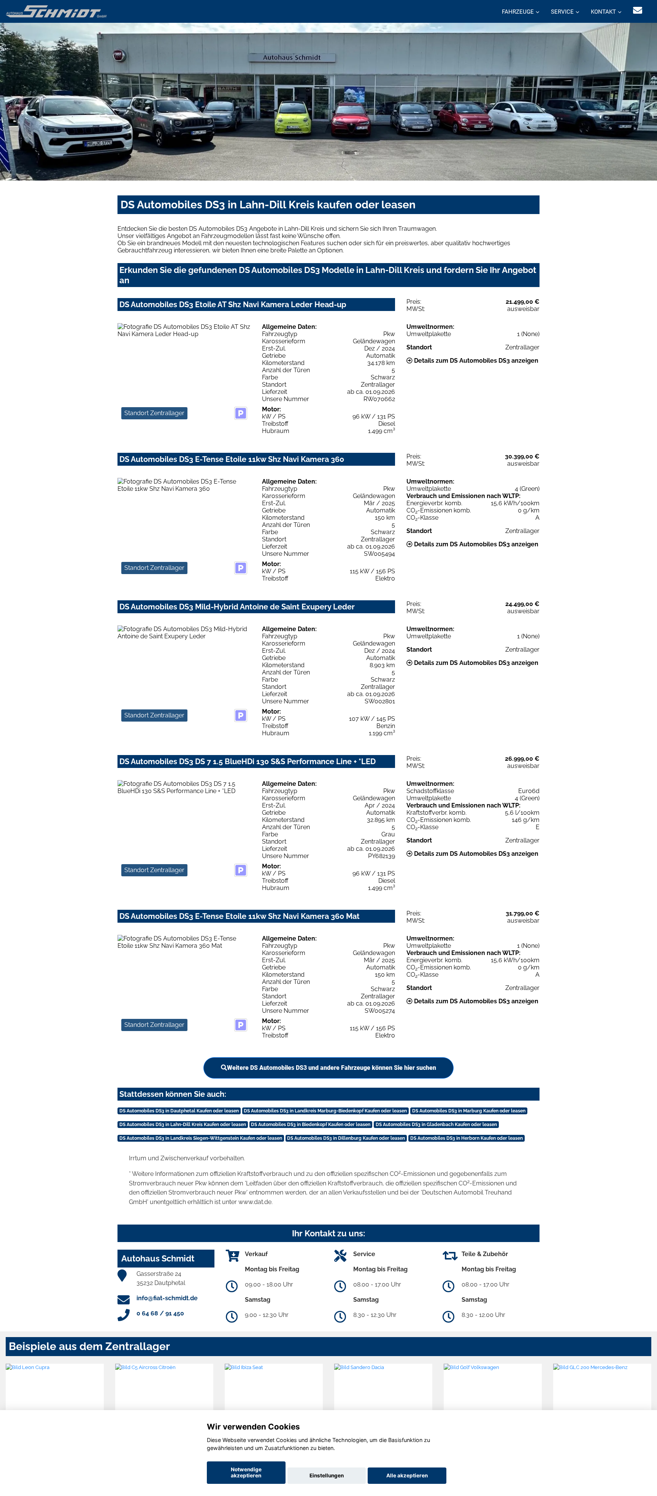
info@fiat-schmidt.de (167, 1298)
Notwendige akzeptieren (246, 1472)
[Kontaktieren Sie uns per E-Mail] (637, 10)
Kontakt (603, 11)
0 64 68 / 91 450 (160, 1313)
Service (562, 11)
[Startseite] (56, 11)
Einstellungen (326, 1475)
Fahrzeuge (518, 11)
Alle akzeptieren (407, 1475)
